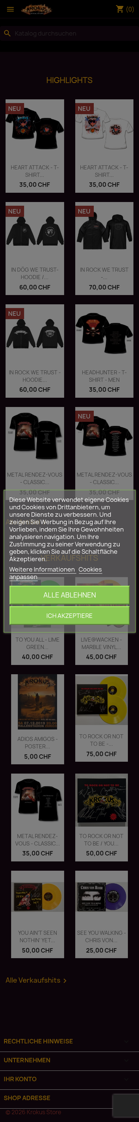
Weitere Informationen (42, 569)
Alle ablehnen (69, 594)
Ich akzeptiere (69, 615)
